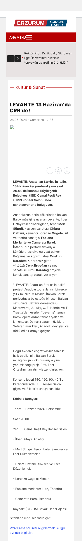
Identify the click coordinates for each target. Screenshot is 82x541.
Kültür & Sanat (30, 87)
